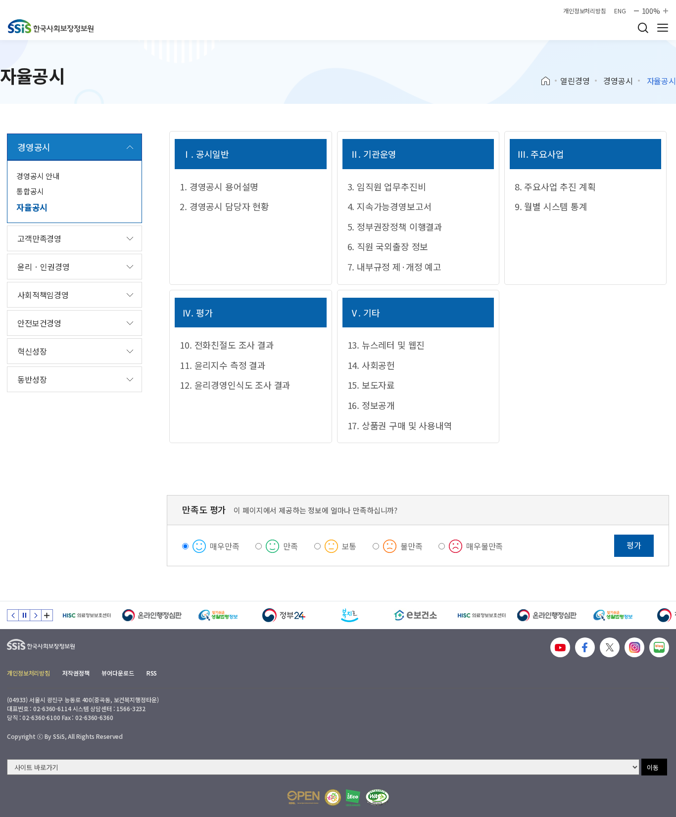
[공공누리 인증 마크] (303, 797)
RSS (151, 673)
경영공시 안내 (37, 176)
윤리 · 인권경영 (43, 266)
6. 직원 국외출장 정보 (388, 246)
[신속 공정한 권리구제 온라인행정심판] (152, 615)
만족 (290, 546)
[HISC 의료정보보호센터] (86, 615)
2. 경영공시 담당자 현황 (224, 206)
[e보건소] (415, 615)
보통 (349, 546)
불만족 (411, 546)
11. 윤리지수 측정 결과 (222, 365)
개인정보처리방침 (584, 11)
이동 (653, 767)
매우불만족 (484, 546)
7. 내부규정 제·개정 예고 (394, 266)
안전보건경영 (39, 323)
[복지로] (350, 615)
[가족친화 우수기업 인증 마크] (333, 797)
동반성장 (32, 379)
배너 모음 (47, 615)
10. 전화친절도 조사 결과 (227, 344)
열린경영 (574, 81)
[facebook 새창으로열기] (585, 647)
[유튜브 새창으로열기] (560, 647)
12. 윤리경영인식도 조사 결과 (235, 384)
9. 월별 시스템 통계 (551, 206)
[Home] (549, 81)
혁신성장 (32, 351)
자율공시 (32, 207)
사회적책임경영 (43, 295)
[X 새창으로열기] (610, 647)
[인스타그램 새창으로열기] (634, 647)
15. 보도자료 (371, 384)
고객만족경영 (39, 238)
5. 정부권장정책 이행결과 (394, 226)
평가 (634, 545)
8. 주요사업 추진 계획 (555, 186)
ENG (620, 11)
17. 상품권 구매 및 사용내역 (399, 425)
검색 (642, 27)
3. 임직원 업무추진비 (386, 186)
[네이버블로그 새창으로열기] (659, 647)
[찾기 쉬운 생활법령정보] (218, 615)
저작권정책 (75, 673)
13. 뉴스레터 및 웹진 (386, 344)
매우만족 (224, 546)
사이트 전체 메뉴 (662, 27)
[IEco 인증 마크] (353, 797)
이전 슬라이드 (13, 615)
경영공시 (617, 81)
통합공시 (30, 191)
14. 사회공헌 (371, 365)
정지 (24, 615)
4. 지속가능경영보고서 (389, 206)
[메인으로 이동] (51, 26)
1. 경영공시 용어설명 (219, 186)
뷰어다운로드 (117, 673)
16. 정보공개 (371, 405)
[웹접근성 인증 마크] (377, 797)
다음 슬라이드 (36, 615)
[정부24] (284, 615)
